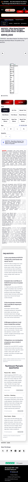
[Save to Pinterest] (15, 450)
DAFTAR (21, 102)
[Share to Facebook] (7, 450)
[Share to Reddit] (19, 450)
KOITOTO (4, 150)
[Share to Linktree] (11, 450)
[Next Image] (25, 53)
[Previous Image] (2, 53)
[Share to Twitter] (3, 450)
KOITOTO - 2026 (5, 442)
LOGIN (20, 11)
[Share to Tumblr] (24, 450)
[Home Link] (10, 10)
